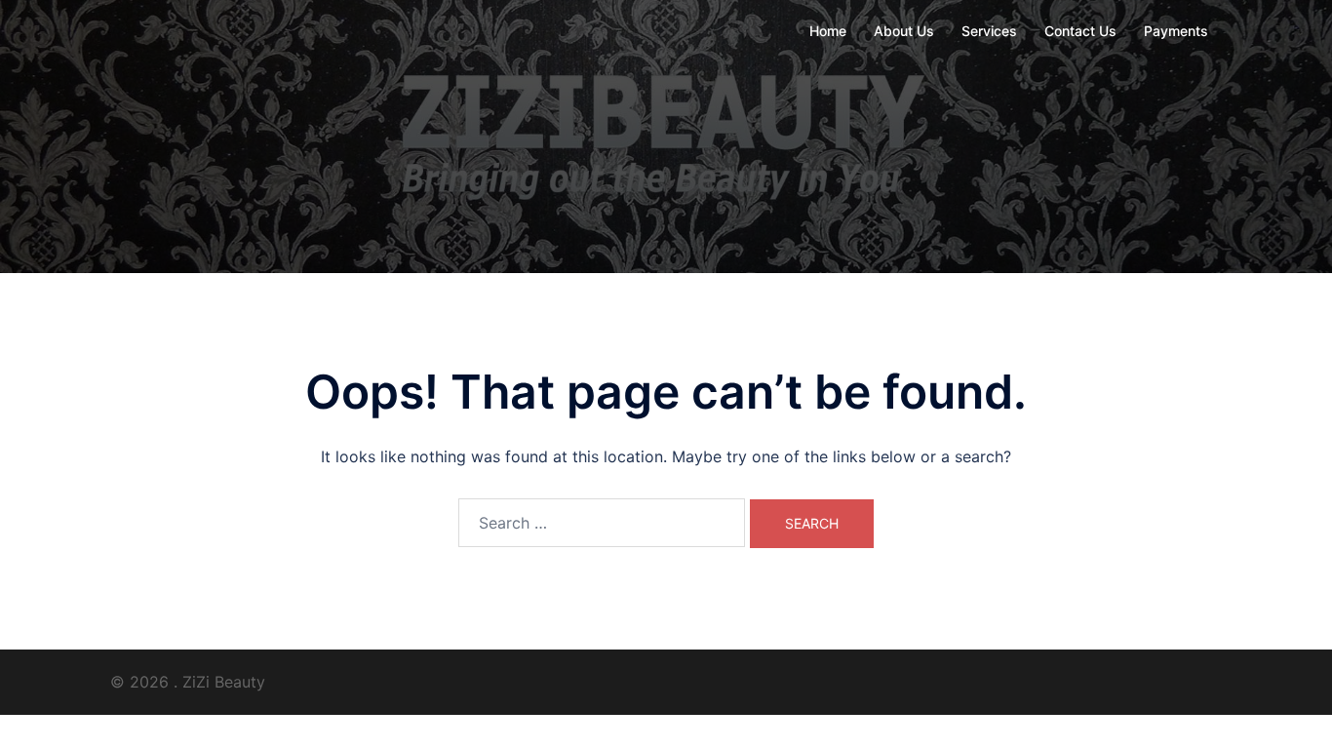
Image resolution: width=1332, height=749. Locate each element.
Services (989, 30)
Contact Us (1080, 30)
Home (827, 30)
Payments (1176, 30)
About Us (904, 30)
